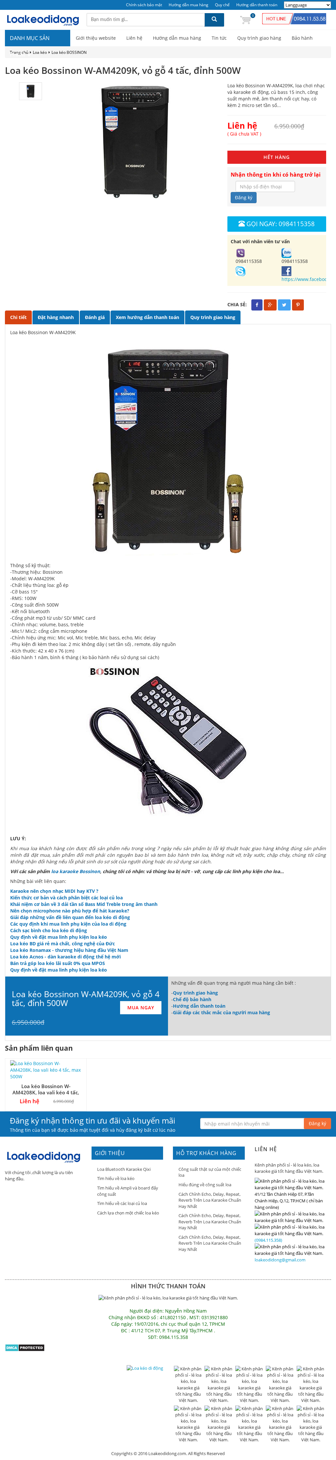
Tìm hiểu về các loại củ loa (122, 1203)
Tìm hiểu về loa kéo (116, 1178)
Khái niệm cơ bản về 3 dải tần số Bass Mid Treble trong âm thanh (84, 904)
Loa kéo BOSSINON (69, 52)
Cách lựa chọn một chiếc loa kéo (128, 1213)
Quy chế (222, 5)
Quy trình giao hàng (259, 38)
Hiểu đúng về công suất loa (204, 1185)
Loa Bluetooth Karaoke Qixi (124, 1169)
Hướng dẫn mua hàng (188, 5)
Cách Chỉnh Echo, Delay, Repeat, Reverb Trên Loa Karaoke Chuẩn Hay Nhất (209, 1200)
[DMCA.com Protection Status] (25, 1347)
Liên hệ (134, 38)
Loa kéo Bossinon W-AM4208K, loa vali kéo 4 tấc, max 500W (45, 1092)
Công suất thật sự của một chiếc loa (209, 1172)
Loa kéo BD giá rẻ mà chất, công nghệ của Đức (62, 943)
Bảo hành (302, 38)
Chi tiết (18, 317)
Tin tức (219, 38)
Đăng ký (243, 197)
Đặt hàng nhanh (56, 317)
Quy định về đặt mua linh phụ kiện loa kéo (58, 937)
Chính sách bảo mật (144, 5)
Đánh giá (95, 317)
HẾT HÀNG (276, 157)
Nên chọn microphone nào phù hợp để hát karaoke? (69, 911)
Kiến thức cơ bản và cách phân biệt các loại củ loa (66, 897)
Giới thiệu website (96, 38)
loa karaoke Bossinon (75, 871)
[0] (245, 19)
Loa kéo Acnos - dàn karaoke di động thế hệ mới (65, 957)
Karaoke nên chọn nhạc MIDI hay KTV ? (54, 891)
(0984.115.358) (268, 1240)
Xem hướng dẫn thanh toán (147, 317)
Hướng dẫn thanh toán (256, 5)
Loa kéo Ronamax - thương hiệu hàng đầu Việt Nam (69, 950)
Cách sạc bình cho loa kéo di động (48, 930)
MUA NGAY (140, 1007)
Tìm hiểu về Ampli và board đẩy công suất (127, 1191)
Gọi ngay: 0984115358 (280, 224)
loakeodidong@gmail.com (280, 1260)
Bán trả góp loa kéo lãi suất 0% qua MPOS (57, 963)
